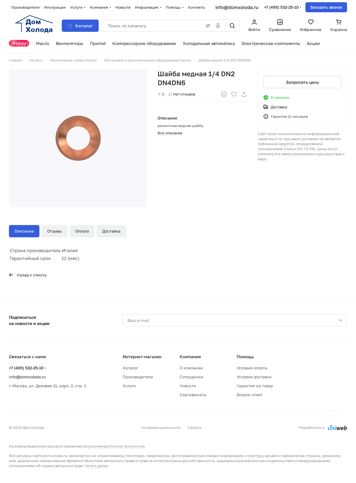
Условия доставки (254, 376)
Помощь (245, 356)
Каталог (130, 367)
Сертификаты (193, 394)
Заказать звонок (326, 7)
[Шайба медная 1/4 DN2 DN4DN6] (78, 138)
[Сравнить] (224, 94)
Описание (24, 231)
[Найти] (232, 26)
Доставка (111, 231)
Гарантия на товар (255, 385)
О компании (191, 367)
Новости (188, 385)
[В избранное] (234, 94)
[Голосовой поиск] (219, 26)
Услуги (129, 385)
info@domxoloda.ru (236, 7)
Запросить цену (302, 82)
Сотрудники (191, 376)
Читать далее (96, 465)
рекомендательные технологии (116, 446)
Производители (138, 376)
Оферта (194, 427)
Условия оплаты (252, 367)
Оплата (82, 231)
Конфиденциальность (161, 427)
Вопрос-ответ (250, 394)
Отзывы (54, 231)
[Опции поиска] (207, 26)
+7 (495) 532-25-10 (281, 7)
